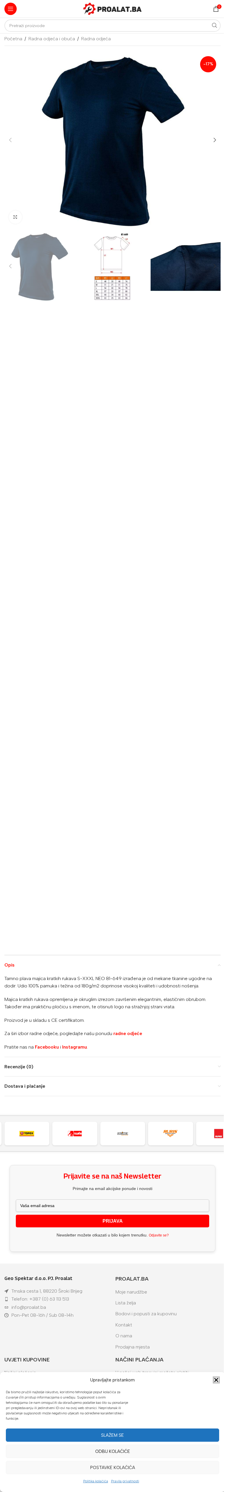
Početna (13, 38)
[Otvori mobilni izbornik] (10, 9)
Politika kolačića (95, 1481)
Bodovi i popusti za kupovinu (146, 1313)
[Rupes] (173, 1133)
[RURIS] (125, 1133)
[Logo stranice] (112, 8)
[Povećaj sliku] (15, 217)
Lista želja (125, 1303)
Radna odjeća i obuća (51, 38)
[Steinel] (77, 1133)
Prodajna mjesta (132, 1347)
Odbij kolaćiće (112, 1451)
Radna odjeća (96, 38)
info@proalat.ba (28, 1307)
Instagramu (74, 1047)
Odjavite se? (159, 1235)
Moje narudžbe (131, 1292)
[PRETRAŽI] (214, 25)
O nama (123, 1336)
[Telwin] (30, 1133)
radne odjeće (127, 1033)
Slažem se (112, 1435)
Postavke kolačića (112, 1467)
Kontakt (123, 1325)
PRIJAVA (113, 1221)
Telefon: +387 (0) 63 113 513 (40, 1299)
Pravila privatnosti (125, 1481)
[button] (216, 1380)
